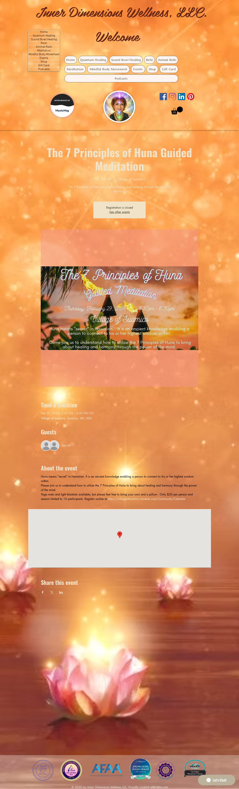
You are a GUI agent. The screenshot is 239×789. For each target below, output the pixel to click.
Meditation (44, 51)
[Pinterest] (190, 96)
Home (44, 32)
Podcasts (44, 69)
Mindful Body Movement (44, 54)
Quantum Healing (44, 36)
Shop (44, 62)
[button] (177, 110)
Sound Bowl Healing (44, 39)
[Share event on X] (52, 592)
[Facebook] (163, 96)
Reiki (44, 43)
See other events (119, 212)
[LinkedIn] (181, 96)
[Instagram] (172, 96)
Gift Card (43, 65)
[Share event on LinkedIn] (61, 592)
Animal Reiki (44, 47)
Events (44, 58)
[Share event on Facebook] (42, 592)
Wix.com (162, 787)
